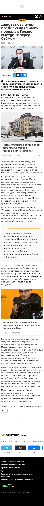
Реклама (13, 461)
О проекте (5, 461)
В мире (4, 442)
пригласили (33, 103)
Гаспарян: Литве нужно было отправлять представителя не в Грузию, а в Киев (21, 325)
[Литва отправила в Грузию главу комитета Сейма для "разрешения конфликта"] (22, 127)
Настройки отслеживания (23, 479)
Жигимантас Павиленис (33, 406)
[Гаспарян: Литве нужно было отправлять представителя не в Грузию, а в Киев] (22, 304)
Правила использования (10, 468)
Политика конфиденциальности (13, 465)
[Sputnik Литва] (7, 17)
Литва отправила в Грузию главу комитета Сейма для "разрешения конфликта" (21, 147)
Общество (25, 442)
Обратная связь (7, 479)
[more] (40, 155)
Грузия (4, 411)
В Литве (4, 406)
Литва (21, 406)
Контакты (21, 461)
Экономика (37, 442)
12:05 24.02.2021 (7, 43)
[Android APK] (8, 485)
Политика (13, 406)
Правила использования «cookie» (14, 471)
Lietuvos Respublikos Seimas (17, 71)
